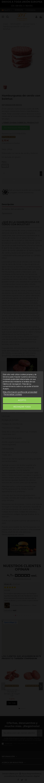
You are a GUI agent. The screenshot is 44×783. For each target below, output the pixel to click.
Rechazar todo (22, 407)
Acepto (22, 400)
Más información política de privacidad (20, 392)
